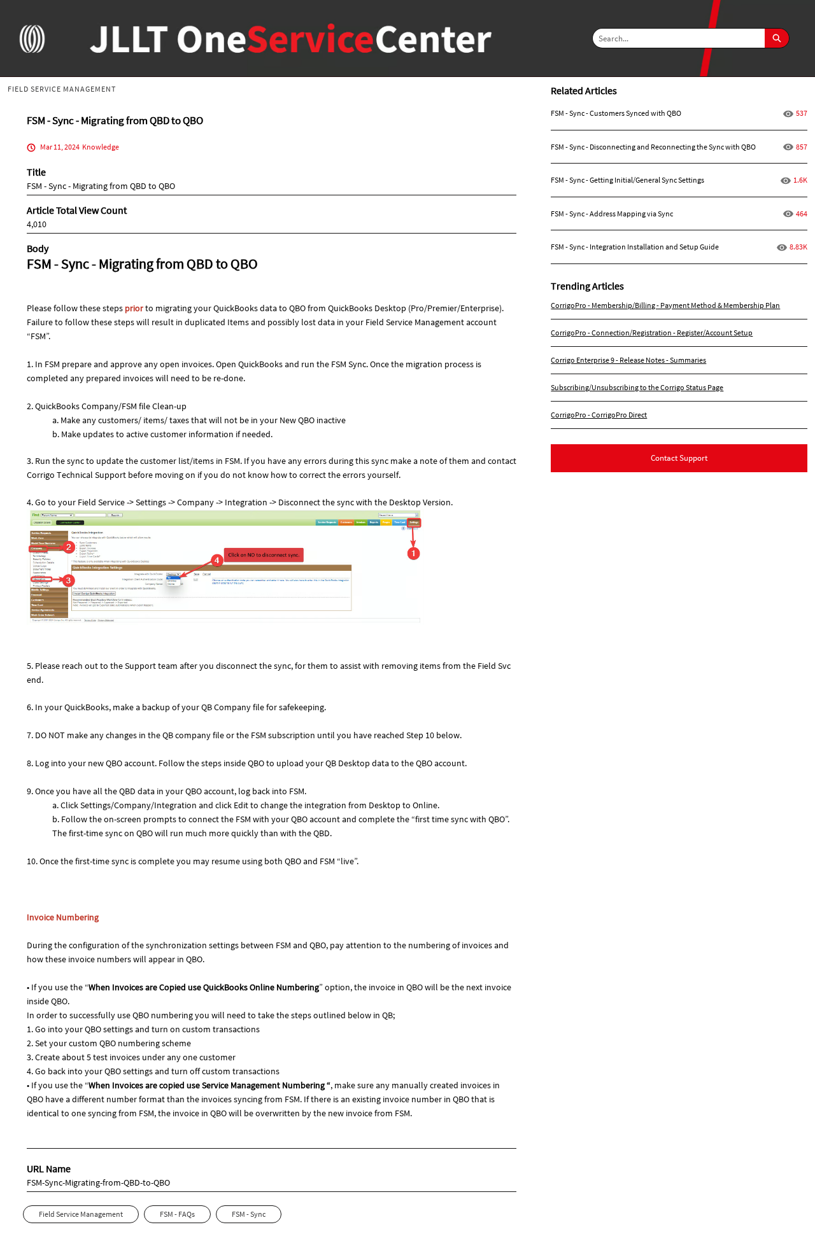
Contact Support (679, 457)
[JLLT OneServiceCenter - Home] (32, 38)
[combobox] (679, 38)
